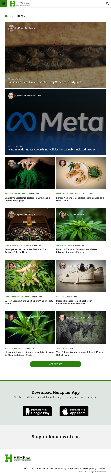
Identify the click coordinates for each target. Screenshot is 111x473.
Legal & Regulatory (65, 194)
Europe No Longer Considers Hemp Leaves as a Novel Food (80, 199)
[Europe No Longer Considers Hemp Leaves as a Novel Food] (81, 173)
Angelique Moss (77, 214)
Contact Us (28, 468)
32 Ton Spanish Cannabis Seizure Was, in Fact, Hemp (29, 302)
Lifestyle (60, 297)
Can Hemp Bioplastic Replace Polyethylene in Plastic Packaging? (27, 199)
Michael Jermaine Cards (29, 95)
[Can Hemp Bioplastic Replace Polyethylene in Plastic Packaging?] (30, 173)
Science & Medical (13, 194)
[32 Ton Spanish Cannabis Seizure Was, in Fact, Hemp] (30, 276)
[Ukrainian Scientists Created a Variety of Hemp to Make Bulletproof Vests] (30, 327)
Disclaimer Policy (58, 468)
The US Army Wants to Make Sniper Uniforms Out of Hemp (79, 353)
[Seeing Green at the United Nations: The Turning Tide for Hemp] (30, 224)
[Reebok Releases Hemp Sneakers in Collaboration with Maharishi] (81, 276)
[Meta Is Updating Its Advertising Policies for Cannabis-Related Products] (55, 122)
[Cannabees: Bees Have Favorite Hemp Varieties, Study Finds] (55, 55)
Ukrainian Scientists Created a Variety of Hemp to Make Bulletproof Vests (29, 353)
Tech (24, 194)
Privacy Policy (89, 468)
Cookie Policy (74, 468)
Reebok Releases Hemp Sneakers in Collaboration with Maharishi (74, 302)
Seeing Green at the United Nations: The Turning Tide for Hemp (25, 251)
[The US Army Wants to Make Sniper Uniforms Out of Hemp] (81, 327)
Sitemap (102, 468)
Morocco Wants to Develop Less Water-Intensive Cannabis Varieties (76, 251)
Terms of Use (41, 468)
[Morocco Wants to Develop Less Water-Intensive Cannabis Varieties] (81, 224)
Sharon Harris (25, 266)
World (78, 194)
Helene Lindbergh (26, 28)
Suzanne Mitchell (78, 163)
